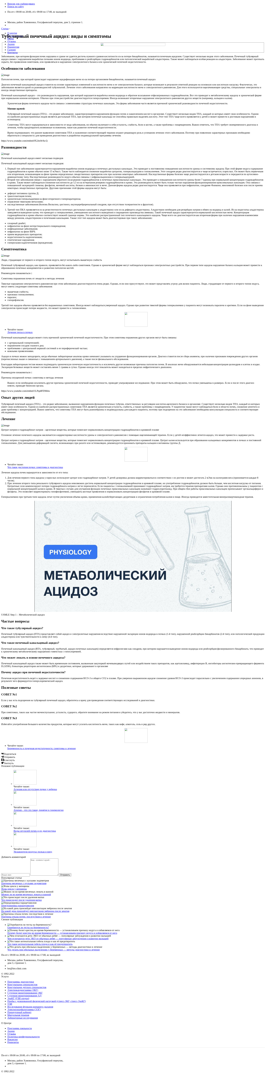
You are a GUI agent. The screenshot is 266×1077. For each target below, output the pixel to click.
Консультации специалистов (22, 984)
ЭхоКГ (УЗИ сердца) (18, 998)
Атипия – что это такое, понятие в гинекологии (39, 810)
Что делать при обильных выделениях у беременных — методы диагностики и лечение (53, 949)
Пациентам (13, 47)
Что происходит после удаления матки (21, 900)
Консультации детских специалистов (26, 987)
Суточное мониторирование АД (24, 995)
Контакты (12, 52)
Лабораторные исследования (22, 1018)
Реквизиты (13, 1042)
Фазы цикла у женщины (14, 889)
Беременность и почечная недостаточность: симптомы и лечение (41, 748)
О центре (12, 33)
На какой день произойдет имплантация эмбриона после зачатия (35, 911)
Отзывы (11, 41)
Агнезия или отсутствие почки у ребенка (35, 789)
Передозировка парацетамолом (17, 905)
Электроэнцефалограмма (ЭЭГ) (24, 1009)
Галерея (11, 49)
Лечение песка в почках (20, 332)
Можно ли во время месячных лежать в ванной (26, 894)
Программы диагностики (20, 981)
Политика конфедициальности (23, 1036)
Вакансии (12, 1039)
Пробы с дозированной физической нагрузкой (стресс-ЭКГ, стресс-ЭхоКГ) (46, 1001)
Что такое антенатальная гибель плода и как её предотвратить (40, 944)
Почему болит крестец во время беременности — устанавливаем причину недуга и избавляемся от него (62, 933)
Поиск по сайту (15, 6)
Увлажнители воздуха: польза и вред (33, 851)
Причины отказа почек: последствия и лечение (26, 916)
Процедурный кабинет (19, 1012)
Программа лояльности (19, 1028)
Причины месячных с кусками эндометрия (23, 883)
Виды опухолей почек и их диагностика (35, 831)
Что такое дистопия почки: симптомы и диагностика (35, 467)
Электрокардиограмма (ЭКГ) (22, 990)
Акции (11, 44)
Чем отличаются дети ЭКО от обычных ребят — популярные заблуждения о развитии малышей (58, 938)
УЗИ (9, 1004)
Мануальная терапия (18, 1015)
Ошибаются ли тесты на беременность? (28, 927)
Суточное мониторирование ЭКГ (25, 993)
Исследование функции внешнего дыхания (30, 1006)
